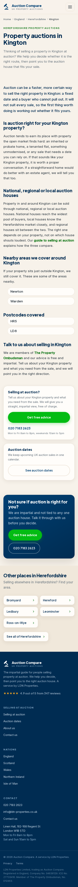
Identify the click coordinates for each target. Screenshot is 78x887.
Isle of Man (10, 783)
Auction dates (12, 721)
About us (9, 728)
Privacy (7, 863)
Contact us (10, 735)
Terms (19, 863)
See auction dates (39, 470)
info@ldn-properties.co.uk (20, 812)
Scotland (9, 763)
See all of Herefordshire (24, 636)
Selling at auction (14, 714)
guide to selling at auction (54, 240)
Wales (7, 770)
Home (7, 19)
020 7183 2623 (19, 428)
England (19, 19)
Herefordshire (37, 19)
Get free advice (39, 417)
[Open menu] (70, 7)
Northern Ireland (13, 777)
